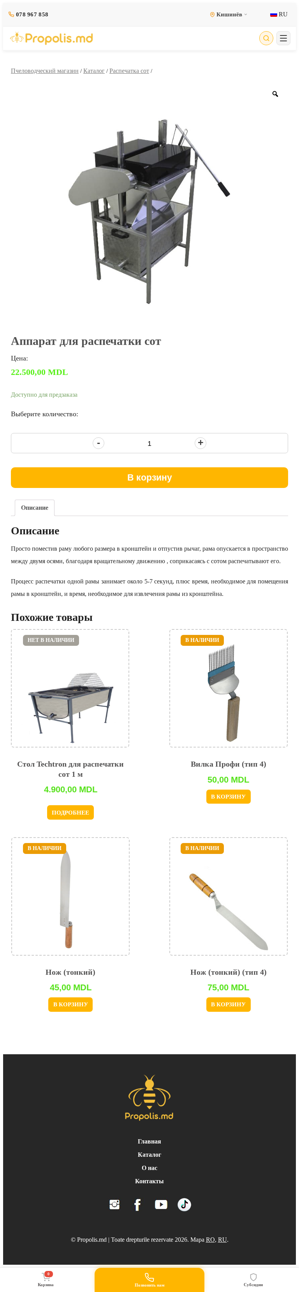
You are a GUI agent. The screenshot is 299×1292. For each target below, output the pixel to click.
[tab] (35, 508)
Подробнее (70, 812)
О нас (149, 1168)
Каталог (94, 70)
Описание (34, 507)
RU (282, 14)
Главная (149, 1141)
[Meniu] (283, 38)
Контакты (149, 1181)
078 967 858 (32, 14)
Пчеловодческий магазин (45, 70)
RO (210, 1239)
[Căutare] (266, 38)
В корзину (149, 477)
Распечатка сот (129, 70)
